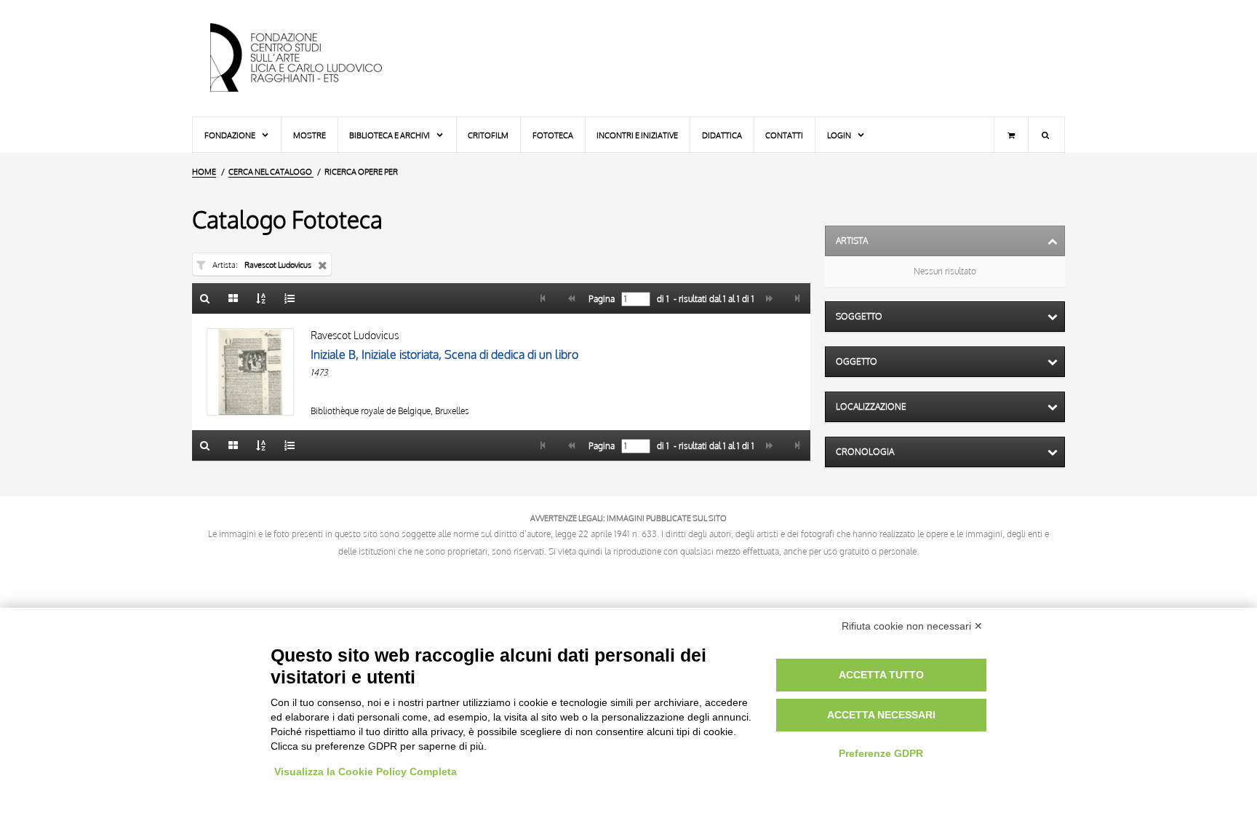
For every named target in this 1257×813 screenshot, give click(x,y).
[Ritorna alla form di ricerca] (205, 298)
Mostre (309, 135)
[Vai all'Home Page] (308, 58)
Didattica (722, 135)
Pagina (600, 299)
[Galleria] (233, 298)
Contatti (784, 135)
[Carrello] (1011, 134)
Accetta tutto (881, 675)
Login (840, 135)
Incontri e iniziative (637, 135)
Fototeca (552, 135)
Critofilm (488, 135)
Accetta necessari (881, 715)
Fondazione (230, 135)
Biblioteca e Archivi (390, 135)
